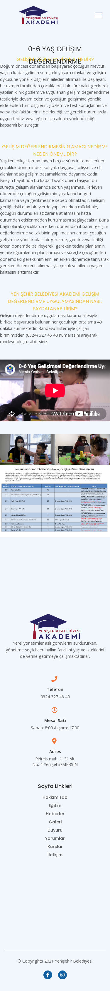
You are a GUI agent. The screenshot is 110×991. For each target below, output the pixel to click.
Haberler (55, 814)
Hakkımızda (55, 797)
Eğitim (55, 805)
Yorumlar (55, 838)
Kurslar (55, 846)
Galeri (55, 822)
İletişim (55, 855)
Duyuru (55, 830)
